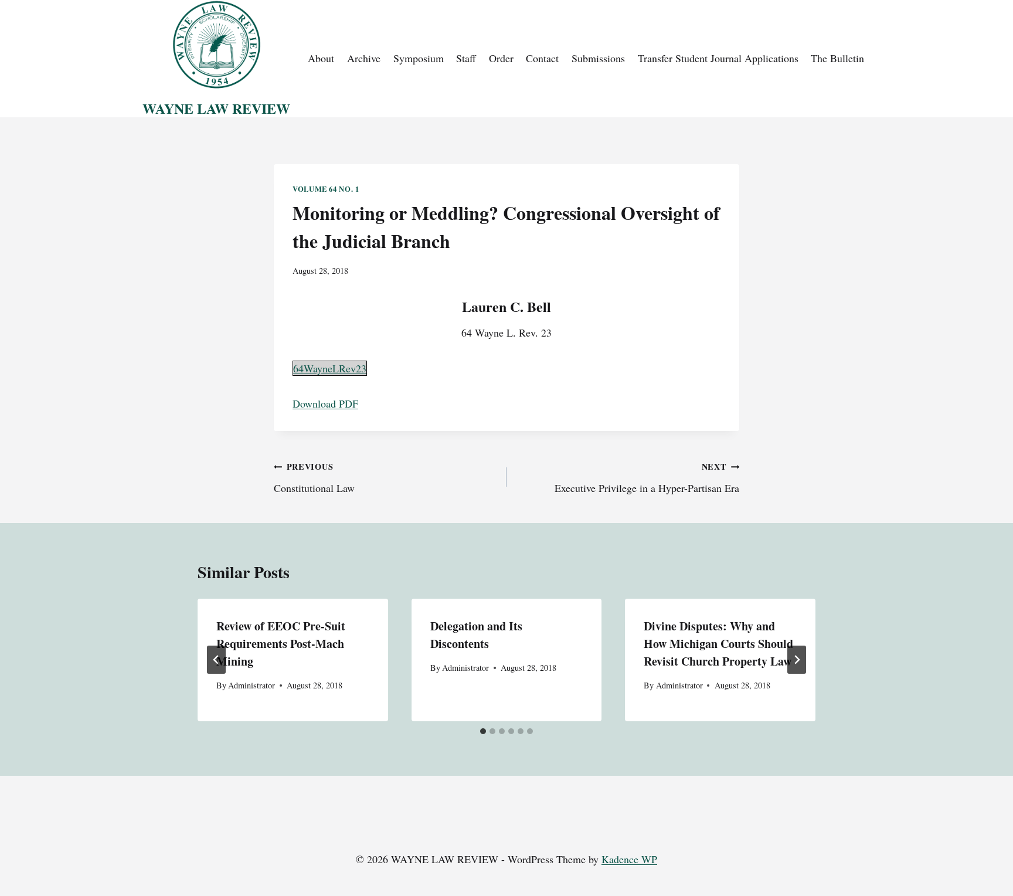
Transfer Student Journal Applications (718, 58)
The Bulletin (837, 58)
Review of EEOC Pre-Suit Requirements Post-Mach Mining (280, 643)
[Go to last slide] (216, 660)
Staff (466, 58)
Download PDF (325, 403)
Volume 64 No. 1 (326, 189)
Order (501, 58)
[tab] (483, 731)
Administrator (251, 685)
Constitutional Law (314, 477)
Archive (363, 58)
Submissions (598, 58)
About (321, 58)
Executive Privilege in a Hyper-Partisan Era (647, 477)
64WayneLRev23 (329, 368)
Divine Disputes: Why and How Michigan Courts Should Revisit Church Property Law (718, 643)
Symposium (418, 58)
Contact (542, 58)
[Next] (796, 660)
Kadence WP (629, 859)
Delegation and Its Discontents (476, 634)
